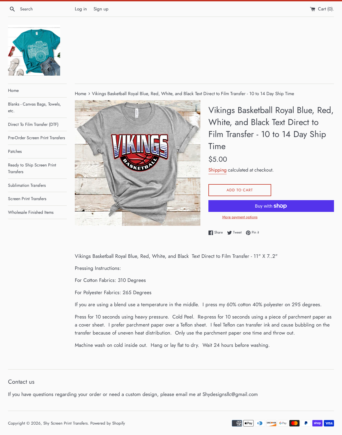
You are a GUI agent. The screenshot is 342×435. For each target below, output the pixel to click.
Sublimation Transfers (27, 185)
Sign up (101, 9)
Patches (15, 151)
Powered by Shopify (107, 423)
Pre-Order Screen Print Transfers (36, 138)
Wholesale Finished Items (30, 212)
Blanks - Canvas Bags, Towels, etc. (34, 107)
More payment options (240, 217)
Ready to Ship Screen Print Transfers (32, 168)
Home (13, 90)
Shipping (217, 169)
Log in (81, 9)
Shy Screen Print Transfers (65, 423)
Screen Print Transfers (27, 199)
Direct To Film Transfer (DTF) (33, 124)
